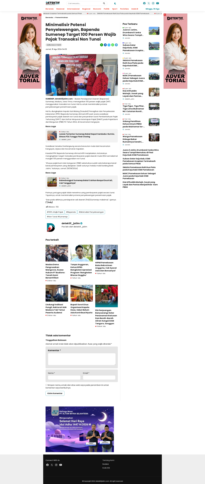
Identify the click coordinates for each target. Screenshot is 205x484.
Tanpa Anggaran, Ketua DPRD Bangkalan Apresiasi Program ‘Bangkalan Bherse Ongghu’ (81, 270)
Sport (114, 9)
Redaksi (105, 464)
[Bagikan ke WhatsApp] (112, 45)
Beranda (50, 9)
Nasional (60, 9)
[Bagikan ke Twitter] (109, 45)
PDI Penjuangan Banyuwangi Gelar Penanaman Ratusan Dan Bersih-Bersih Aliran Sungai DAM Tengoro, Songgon (106, 317)
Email (86, 373)
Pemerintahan (61, 17)
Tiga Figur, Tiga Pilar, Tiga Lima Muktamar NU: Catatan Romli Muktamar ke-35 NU (133, 109)
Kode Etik (106, 468)
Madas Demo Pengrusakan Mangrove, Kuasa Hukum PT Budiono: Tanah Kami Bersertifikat (55, 271)
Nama (51, 373)
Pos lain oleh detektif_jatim (74, 226)
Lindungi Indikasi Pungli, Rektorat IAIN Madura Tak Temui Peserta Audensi (56, 308)
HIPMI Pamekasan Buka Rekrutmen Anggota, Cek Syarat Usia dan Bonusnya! (106, 266)
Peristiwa (124, 9)
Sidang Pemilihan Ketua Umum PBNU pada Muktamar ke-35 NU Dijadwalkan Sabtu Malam (133, 124)
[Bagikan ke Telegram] (116, 45)
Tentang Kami (108, 460)
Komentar (54, 350)
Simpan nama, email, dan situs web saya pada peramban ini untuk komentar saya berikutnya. (77, 386)
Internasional (73, 9)
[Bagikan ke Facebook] (105, 45)
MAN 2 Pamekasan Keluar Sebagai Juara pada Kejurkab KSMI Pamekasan (134, 78)
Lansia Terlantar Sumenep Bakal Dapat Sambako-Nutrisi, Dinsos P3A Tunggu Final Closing (86, 135)
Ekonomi (97, 9)
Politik (106, 9)
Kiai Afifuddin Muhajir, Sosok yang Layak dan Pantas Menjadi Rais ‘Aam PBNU (133, 94)
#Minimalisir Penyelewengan (91, 212)
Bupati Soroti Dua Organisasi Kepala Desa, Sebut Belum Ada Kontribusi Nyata (81, 308)
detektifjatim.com (64, 99)
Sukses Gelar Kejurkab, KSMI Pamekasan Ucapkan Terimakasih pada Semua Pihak (133, 48)
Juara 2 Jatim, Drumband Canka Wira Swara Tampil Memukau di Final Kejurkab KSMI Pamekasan (132, 33)
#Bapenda (71, 212)
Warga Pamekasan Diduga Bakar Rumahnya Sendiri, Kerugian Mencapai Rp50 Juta (133, 139)
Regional (86, 9)
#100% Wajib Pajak (55, 212)
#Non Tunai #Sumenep (57, 216)
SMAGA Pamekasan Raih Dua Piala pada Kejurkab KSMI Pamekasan (105, 13)
